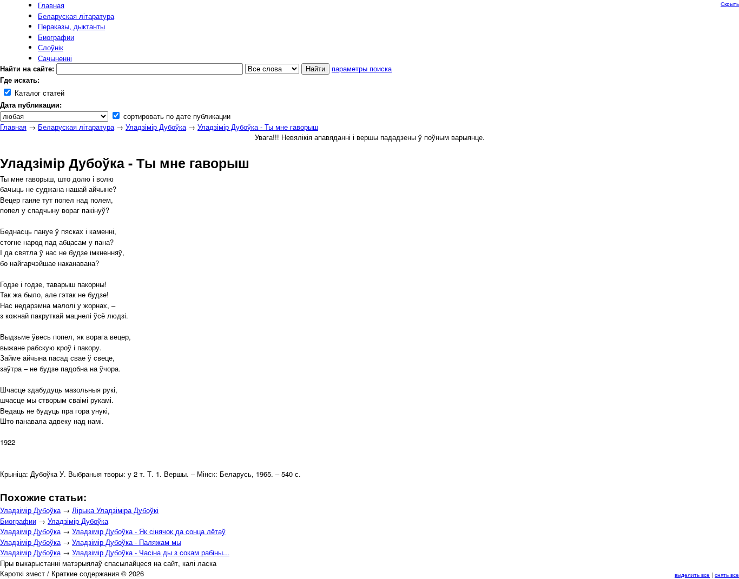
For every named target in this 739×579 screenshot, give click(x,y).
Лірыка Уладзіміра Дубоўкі (115, 510)
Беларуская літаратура (76, 127)
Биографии (18, 521)
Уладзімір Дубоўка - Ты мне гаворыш (257, 127)
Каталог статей (38, 93)
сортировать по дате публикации (175, 116)
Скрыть (730, 4)
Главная (13, 127)
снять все (727, 574)
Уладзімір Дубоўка (156, 127)
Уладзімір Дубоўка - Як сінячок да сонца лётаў (149, 531)
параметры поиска (362, 68)
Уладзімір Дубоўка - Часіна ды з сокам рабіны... (150, 552)
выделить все (692, 574)
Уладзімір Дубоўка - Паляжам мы (126, 542)
